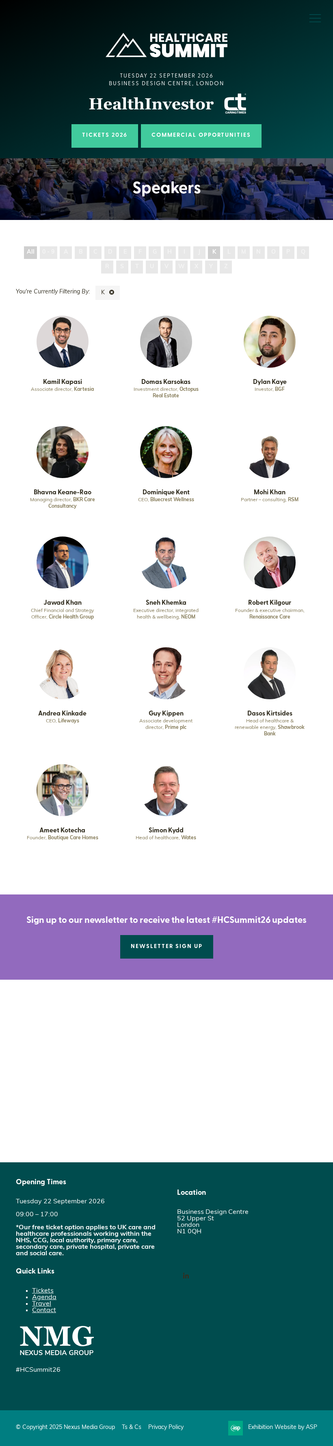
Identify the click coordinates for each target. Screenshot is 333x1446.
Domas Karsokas (165, 382)
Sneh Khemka (166, 603)
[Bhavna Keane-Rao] (63, 452)
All (31, 252)
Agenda (44, 1297)
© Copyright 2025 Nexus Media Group (65, 1427)
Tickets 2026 (105, 135)
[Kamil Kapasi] (63, 342)
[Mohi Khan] (270, 452)
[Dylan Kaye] (270, 342)
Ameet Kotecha (62, 831)
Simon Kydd (166, 831)
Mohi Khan (269, 492)
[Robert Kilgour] (270, 562)
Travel (41, 1304)
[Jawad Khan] (63, 562)
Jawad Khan (62, 603)
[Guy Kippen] (166, 673)
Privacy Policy (166, 1427)
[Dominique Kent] (166, 452)
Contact (44, 1310)
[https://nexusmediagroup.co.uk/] (56, 1357)
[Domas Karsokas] (166, 342)
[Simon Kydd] (166, 790)
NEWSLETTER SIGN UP (167, 947)
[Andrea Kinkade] (63, 673)
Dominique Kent (166, 492)
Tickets (43, 1291)
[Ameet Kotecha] (63, 790)
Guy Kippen (166, 714)
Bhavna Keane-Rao (62, 492)
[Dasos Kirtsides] (270, 673)
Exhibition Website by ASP (282, 1427)
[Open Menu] (315, 18)
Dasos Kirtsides (269, 714)
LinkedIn (186, 1276)
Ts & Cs (131, 1427)
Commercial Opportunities (201, 135)
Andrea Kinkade (62, 714)
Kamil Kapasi (62, 382)
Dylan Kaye (270, 382)
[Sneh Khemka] (166, 562)
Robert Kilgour (269, 603)
